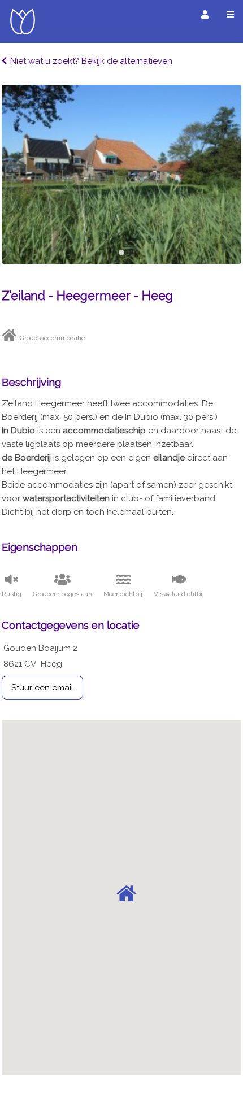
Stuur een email (42, 688)
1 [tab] (121, 252)
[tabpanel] (121, 174)
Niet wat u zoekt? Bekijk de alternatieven (91, 61)
